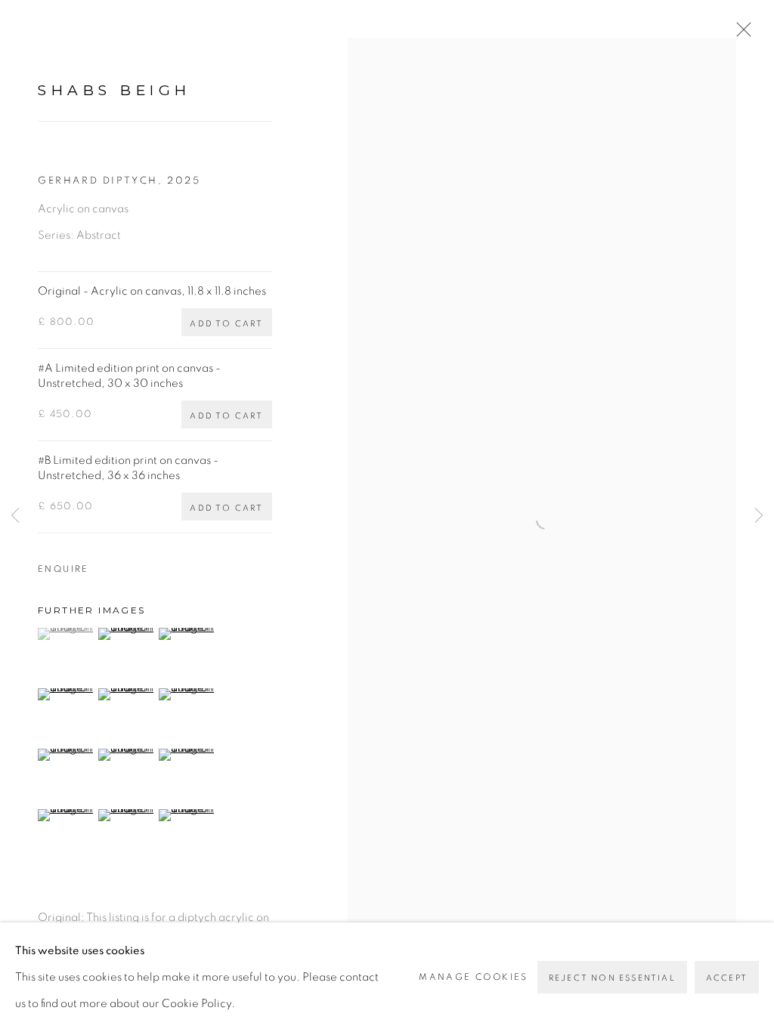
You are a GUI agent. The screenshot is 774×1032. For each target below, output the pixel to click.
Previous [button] (15, 516)
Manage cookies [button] (473, 976)
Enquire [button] (63, 568)
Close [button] (740, 34)
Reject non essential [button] (612, 978)
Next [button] (759, 516)
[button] (66, 634)
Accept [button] (727, 978)
